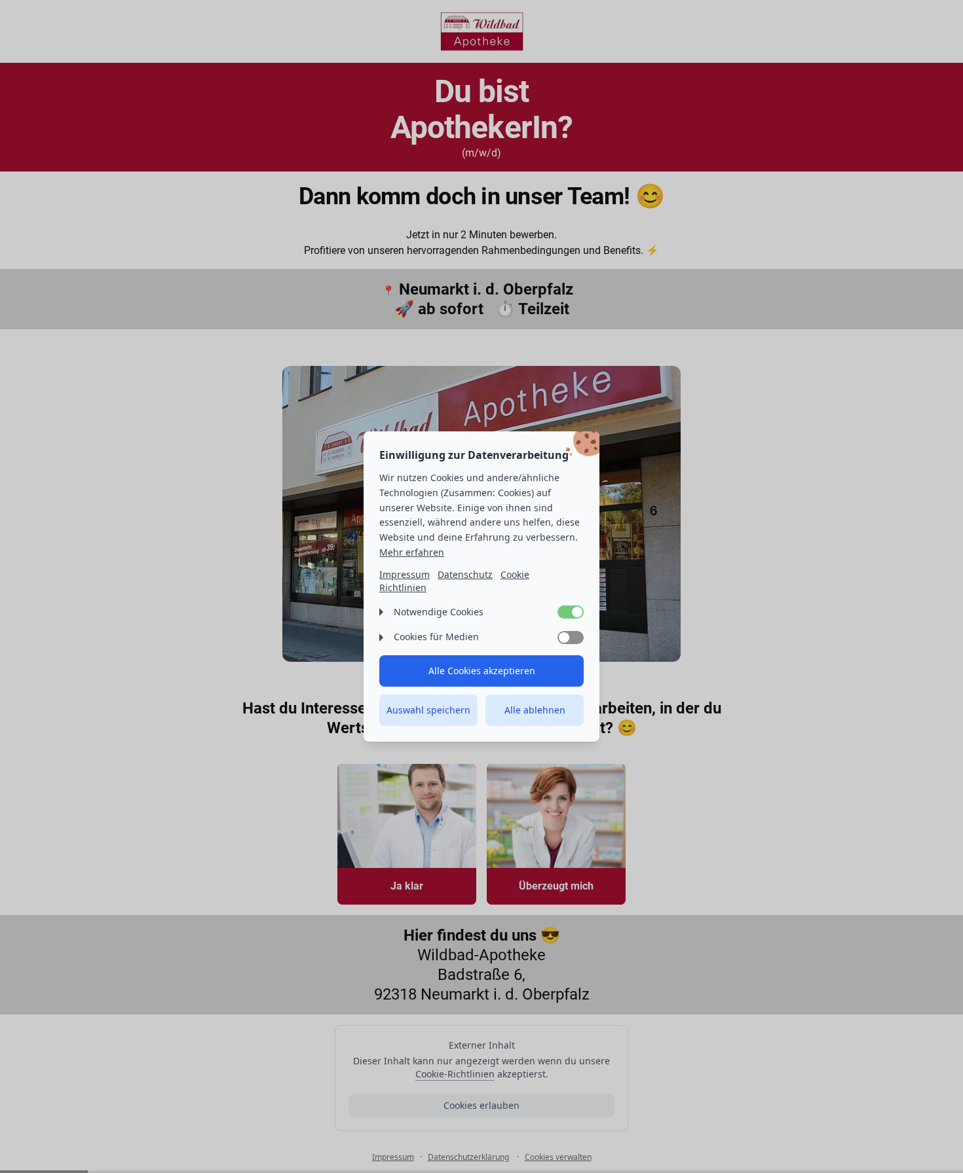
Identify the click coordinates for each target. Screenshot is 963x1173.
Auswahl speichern (428, 710)
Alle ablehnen (534, 710)
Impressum (404, 574)
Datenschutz (465, 574)
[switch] (570, 612)
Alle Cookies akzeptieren (481, 670)
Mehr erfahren (411, 552)
